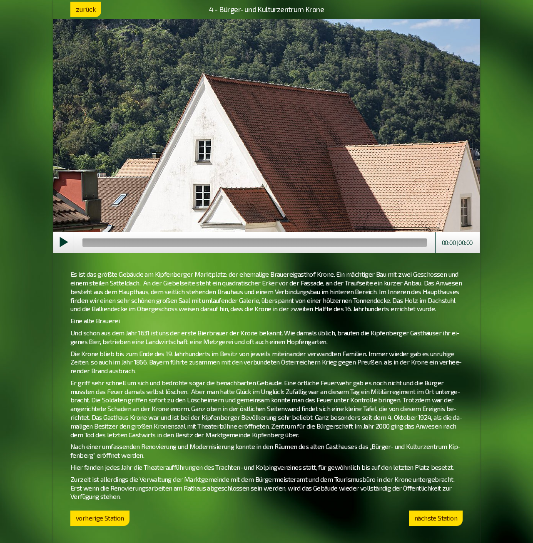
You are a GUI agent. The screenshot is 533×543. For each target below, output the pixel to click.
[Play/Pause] (63, 242)
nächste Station (435, 518)
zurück (86, 9)
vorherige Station (100, 518)
